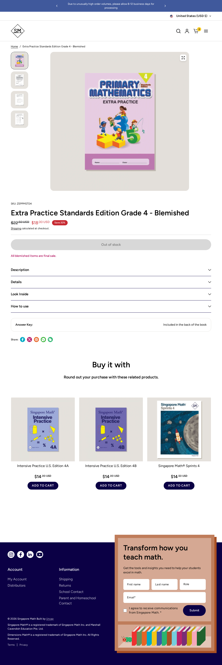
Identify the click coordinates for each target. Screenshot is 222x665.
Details (16, 282)
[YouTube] (39, 554)
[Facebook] (22, 339)
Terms (11, 644)
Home (14, 46)
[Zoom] (183, 57)
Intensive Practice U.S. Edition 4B (111, 466)
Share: (14, 339)
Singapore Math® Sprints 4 (179, 466)
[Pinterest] (36, 339)
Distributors (16, 585)
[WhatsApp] (43, 339)
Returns (65, 585)
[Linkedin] (30, 554)
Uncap (50, 618)
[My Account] (187, 31)
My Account (17, 579)
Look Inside (19, 294)
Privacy (24, 644)
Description (20, 270)
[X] (29, 339)
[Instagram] (11, 554)
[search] (178, 31)
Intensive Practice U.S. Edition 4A (43, 466)
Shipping (16, 228)
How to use (20, 306)
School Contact (71, 592)
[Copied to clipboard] (50, 339)
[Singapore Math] (37, 31)
